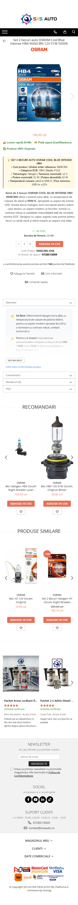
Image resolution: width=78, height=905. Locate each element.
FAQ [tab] (8, 388)
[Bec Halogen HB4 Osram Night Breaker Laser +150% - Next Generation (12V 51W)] (21, 447)
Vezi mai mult (15, 360)
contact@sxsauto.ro (41, 828)
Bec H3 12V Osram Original (21, 600)
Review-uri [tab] (13, 382)
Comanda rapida (38, 282)
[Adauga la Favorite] (21, 512)
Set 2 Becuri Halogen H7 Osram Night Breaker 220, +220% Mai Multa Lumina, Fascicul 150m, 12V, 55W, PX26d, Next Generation (57, 600)
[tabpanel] (39, 93)
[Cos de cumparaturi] (65, 32)
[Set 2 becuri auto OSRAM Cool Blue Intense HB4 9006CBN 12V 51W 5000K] (39, 93)
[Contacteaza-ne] (55, 32)
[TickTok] (50, 799)
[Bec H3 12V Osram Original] (21, 566)
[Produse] (5, 33)
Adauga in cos (49, 244)
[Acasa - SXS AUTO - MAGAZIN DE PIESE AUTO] (39, 19)
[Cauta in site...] (73, 32)
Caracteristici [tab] (13, 375)
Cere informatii (53, 273)
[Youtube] (35, 799)
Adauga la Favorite (24, 273)
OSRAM (21, 482)
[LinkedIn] (42, 799)
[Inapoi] (3, 41)
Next (72, 96)
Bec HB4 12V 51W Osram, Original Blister (57, 488)
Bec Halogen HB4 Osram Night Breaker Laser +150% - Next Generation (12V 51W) (21, 488)
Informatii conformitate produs (23, 367)
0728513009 (41, 823)
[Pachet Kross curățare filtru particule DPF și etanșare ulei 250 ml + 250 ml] (21, 673)
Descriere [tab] (11, 302)
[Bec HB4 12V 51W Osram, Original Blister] (57, 447)
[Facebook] (28, 799)
